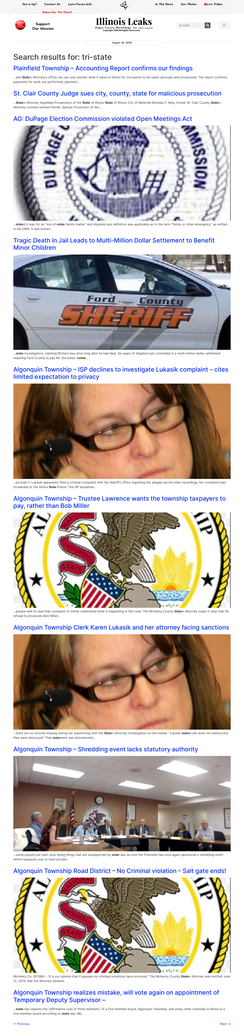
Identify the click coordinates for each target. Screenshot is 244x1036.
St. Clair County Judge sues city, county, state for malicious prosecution (117, 93)
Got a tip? (29, 4)
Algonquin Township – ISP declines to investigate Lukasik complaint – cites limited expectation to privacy (120, 373)
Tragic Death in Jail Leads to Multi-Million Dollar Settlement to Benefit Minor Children (114, 244)
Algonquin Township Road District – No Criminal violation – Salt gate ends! (119, 871)
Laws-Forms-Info (80, 4)
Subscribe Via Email (57, 12)
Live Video (214, 4)
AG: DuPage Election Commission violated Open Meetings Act (102, 118)
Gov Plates (188, 4)
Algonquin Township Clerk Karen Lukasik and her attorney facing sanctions (121, 627)
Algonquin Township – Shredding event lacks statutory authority (105, 749)
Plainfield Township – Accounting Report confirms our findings (103, 68)
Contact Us (52, 4)
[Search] (207, 25)
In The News (164, 4)
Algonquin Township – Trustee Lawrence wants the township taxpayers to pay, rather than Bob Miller (119, 502)
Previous (21, 1024)
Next (225, 1024)
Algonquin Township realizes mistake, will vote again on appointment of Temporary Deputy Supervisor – (116, 996)
